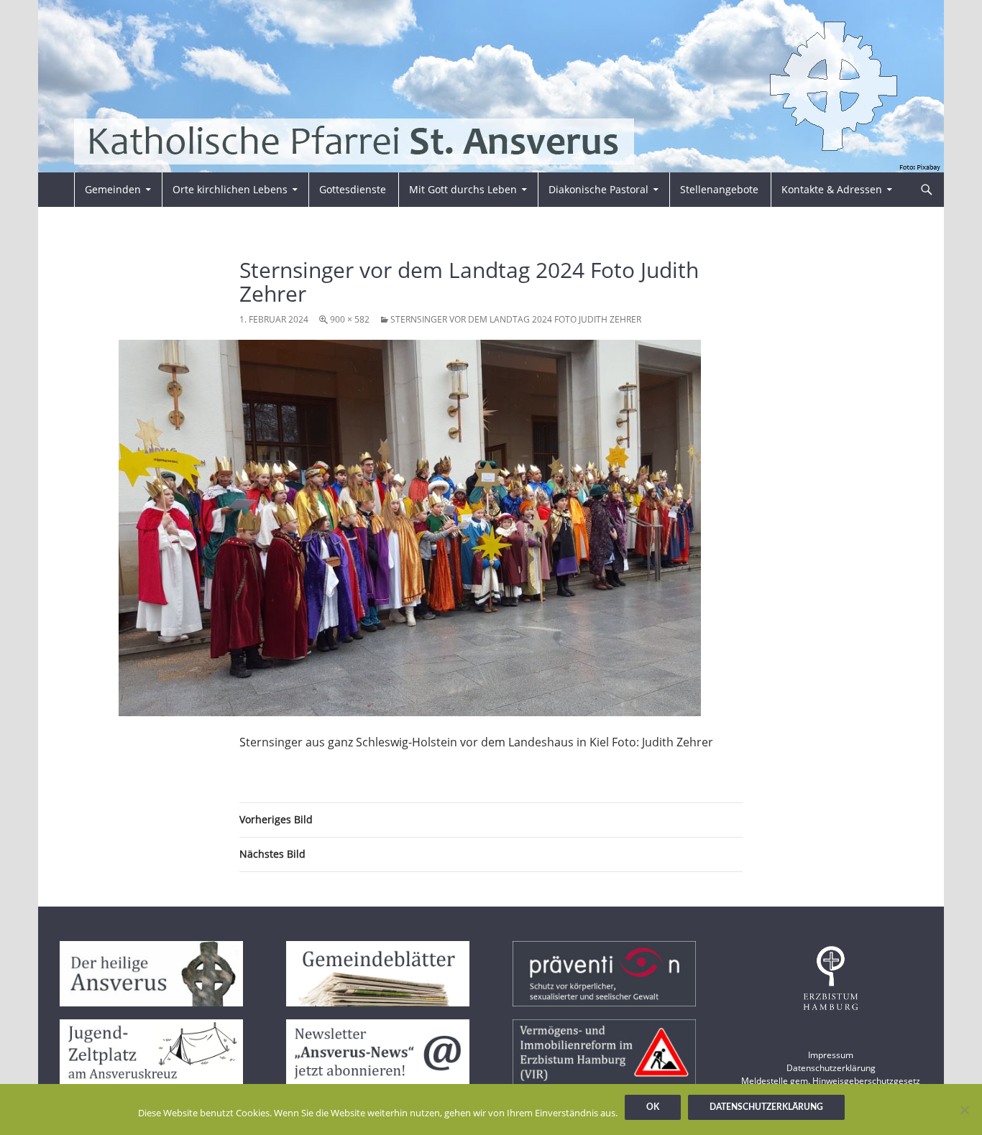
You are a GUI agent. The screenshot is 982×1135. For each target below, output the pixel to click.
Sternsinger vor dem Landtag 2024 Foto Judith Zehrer (515, 319)
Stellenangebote (719, 189)
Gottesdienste (352, 189)
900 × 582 (350, 319)
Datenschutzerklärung (831, 1068)
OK (652, 1107)
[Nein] (964, 1110)
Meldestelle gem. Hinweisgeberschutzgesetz (830, 1081)
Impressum (830, 1055)
